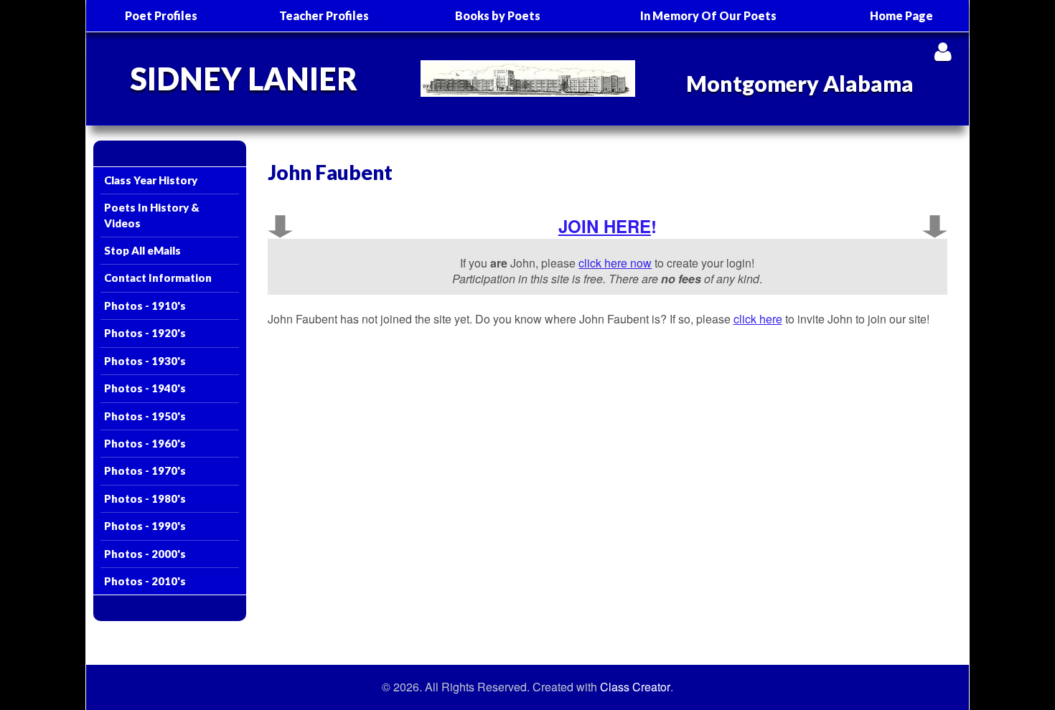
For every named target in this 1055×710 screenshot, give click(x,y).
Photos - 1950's (145, 416)
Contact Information (158, 277)
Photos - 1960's (145, 443)
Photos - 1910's (145, 305)
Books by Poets (497, 15)
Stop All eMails (142, 250)
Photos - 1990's (145, 525)
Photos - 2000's (145, 553)
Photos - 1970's (145, 470)
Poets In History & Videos (152, 215)
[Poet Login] (943, 51)
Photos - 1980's (145, 498)
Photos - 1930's (145, 360)
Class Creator (635, 687)
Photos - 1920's (145, 332)
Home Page (901, 15)
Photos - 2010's (145, 580)
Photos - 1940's (145, 388)
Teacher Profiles (324, 15)
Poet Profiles (161, 15)
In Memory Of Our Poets (708, 15)
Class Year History (150, 180)
